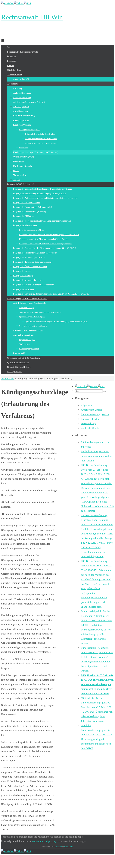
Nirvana (58, 846)
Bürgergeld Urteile (91, 419)
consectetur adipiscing (44, 841)
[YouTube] (7, 3)
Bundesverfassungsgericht (95, 414)
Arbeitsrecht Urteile (91, 409)
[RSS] (27, 3)
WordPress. (68, 846)
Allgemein (86, 405)
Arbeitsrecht (7, 378)
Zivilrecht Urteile (90, 428)
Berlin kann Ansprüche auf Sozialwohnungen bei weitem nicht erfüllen (96, 456)
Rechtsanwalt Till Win (32, 17)
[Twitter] (19, 3)
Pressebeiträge (88, 423)
